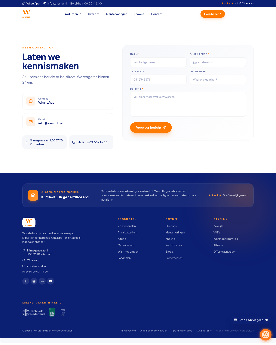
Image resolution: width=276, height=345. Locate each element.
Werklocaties (174, 245)
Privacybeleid (128, 330)
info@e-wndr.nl (36, 266)
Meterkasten (125, 245)
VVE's (216, 232)
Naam (135, 54)
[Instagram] (34, 281)
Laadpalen (124, 258)
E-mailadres (199, 54)
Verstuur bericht (148, 127)
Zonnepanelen (127, 226)
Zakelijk (218, 226)
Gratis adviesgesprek (253, 320)
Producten (70, 14)
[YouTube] (50, 281)
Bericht (136, 88)
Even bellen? (212, 14)
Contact (157, 14)
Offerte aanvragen (224, 251)
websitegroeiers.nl (243, 330)
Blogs (169, 251)
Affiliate (218, 245)
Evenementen (174, 258)
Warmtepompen (128, 251)
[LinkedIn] (42, 281)
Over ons (93, 14)
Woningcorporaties (225, 238)
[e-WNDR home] (26, 14)
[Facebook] (25, 281)
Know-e (139, 14)
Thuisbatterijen (127, 232)
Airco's (122, 238)
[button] (265, 334)
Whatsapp (33, 260)
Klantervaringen (116, 14)
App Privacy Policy (182, 330)
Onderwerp (198, 71)
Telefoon (137, 71)
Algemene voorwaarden (153, 330)
